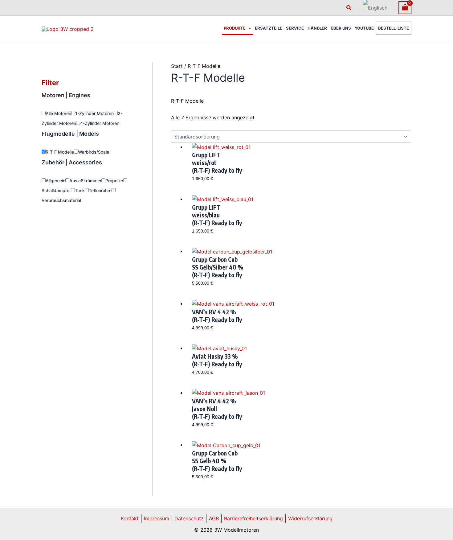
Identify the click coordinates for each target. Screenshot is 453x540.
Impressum (156, 518)
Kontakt (130, 518)
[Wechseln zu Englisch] (375, 7)
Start (177, 66)
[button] (349, 8)
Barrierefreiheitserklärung (253, 518)
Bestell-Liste (393, 28)
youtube (364, 28)
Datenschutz (189, 518)
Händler (317, 28)
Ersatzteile (268, 28)
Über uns (341, 28)
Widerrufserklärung (310, 518)
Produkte (235, 28)
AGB (214, 518)
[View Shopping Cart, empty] (404, 7)
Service (295, 28)
